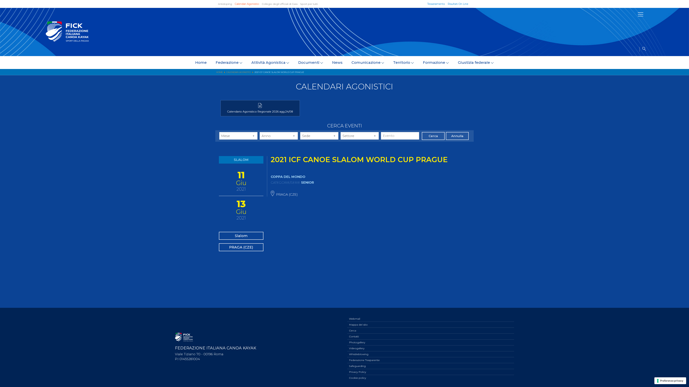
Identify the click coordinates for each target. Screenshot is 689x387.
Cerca (433, 136)
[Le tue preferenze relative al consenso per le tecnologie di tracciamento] (670, 380)
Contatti (354, 336)
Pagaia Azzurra (539, 97)
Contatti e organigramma (33, 143)
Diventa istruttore (541, 92)
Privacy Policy (357, 372)
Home (201, 62)
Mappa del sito (358, 324)
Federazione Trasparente (364, 360)
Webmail (354, 318)
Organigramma (540, 87)
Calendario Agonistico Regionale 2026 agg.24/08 (260, 111)
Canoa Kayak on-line (543, 107)
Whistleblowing (358, 354)
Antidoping (225, 4)
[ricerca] (642, 49)
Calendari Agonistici (247, 4)
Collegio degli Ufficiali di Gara (279, 4)
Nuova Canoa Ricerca (544, 102)
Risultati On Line (458, 4)
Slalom (241, 236)
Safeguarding (357, 366)
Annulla (457, 136)
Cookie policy (357, 377)
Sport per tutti (309, 4)
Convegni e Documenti (545, 112)
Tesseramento (436, 4)
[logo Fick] (67, 41)
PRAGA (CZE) (241, 247)
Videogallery (356, 348)
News (337, 62)
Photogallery (357, 342)
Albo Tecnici (537, 117)
